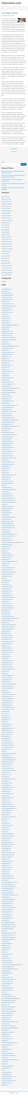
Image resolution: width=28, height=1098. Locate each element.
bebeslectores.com (6, 413)
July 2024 (4, 225)
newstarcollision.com (7, 512)
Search (3, 162)
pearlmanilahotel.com (7, 365)
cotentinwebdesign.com (8, 407)
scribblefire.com (6, 563)
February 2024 (5, 237)
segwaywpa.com (6, 840)
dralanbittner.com (6, 479)
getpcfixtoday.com (6, 356)
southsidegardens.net (7, 973)
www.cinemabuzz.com (7, 954)
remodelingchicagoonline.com (9, 933)
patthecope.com (6, 819)
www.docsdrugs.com (7, 916)
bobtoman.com (5, 369)
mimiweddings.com (6, 1074)
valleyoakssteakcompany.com (9, 808)
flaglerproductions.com (7, 637)
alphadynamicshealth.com (8, 1032)
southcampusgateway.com (8, 384)
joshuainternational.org (7, 876)
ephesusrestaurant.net (7, 981)
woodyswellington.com (7, 983)
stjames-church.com (7, 677)
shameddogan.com (6, 848)
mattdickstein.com (6, 863)
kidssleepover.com (6, 327)
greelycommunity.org (7, 667)
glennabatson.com (6, 633)
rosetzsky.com (5, 671)
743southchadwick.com (8, 436)
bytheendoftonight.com (7, 586)
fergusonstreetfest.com (7, 1013)
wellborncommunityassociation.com (11, 388)
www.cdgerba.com (6, 994)
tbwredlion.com (5, 1004)
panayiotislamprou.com (7, 382)
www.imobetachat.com (7, 861)
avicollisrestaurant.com (7, 793)
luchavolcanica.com (7, 774)
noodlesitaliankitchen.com (8, 348)
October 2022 (5, 275)
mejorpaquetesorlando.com (8, 500)
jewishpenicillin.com (7, 538)
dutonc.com (5, 721)
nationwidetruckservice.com (9, 778)
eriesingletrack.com (6, 487)
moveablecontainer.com (8, 401)
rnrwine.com (5, 1051)
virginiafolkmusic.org (7, 544)
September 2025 (6, 210)
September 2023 (6, 248)
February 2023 (5, 265)
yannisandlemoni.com (7, 481)
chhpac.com (5, 1063)
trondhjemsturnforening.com (9, 1000)
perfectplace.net (6, 559)
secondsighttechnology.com (9, 517)
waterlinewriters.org (7, 846)
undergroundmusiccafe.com (9, 1080)
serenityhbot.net (6, 873)
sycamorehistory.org (7, 960)
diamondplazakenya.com (8, 1002)
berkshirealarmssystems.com (9, 474)
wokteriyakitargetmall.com (8, 525)
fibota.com (4, 992)
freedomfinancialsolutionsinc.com (10, 895)
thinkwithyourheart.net (7, 455)
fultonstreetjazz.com (7, 396)
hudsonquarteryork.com (8, 990)
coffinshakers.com (6, 692)
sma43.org (4, 930)
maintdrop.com (5, 367)
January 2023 (5, 267)
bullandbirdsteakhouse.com (8, 924)
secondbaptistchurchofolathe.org (10, 1059)
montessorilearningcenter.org (9, 1011)
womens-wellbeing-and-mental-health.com (12, 542)
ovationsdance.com (7, 546)
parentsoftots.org (6, 850)
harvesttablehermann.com (8, 422)
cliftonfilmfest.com (6, 449)
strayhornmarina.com (7, 635)
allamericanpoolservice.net (8, 536)
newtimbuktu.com (6, 318)
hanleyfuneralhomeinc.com (8, 498)
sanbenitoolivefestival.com (8, 597)
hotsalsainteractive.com (8, 303)
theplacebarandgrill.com (8, 797)
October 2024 (5, 218)
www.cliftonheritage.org (8, 928)
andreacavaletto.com (7, 569)
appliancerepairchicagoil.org (9, 339)
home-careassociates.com (8, 567)
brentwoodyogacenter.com (8, 935)
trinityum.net (5, 975)
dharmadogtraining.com (8, 1066)
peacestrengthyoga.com (8, 892)
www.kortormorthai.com (8, 901)
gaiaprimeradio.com (7, 717)
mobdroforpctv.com (7, 593)
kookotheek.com (6, 379)
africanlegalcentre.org (7, 662)
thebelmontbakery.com (7, 333)
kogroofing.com (5, 373)
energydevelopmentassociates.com (11, 426)
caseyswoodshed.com (7, 810)
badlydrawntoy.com (7, 865)
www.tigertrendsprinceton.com (9, 882)
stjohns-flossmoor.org (7, 764)
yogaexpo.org (5, 565)
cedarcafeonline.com (7, 308)
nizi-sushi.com (5, 713)
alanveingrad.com (6, 736)
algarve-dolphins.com (7, 734)
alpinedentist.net (6, 375)
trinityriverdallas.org (7, 557)
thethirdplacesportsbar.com (8, 979)
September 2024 (6, 220)
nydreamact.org (6, 350)
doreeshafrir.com (6, 681)
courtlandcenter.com (7, 789)
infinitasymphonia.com (7, 660)
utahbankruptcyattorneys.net (9, 458)
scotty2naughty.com (7, 679)
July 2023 (4, 253)
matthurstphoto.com (7, 1017)
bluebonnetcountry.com (8, 360)
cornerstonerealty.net (7, 962)
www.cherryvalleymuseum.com (9, 405)
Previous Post (13, 148)
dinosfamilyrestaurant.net (8, 417)
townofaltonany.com (7, 749)
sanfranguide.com (6, 610)
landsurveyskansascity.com (9, 907)
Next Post (14, 151)
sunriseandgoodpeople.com (8, 757)
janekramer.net (5, 711)
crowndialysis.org (6, 531)
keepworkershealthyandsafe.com (10, 346)
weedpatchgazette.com (8, 483)
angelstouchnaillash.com (8, 506)
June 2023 (4, 256)
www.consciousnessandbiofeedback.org (12, 964)
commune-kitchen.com (7, 652)
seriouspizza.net (6, 823)
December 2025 (6, 203)
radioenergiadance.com (7, 377)
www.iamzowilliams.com (8, 966)
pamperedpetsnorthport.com (9, 489)
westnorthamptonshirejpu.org (9, 392)
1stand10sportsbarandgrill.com (9, 502)
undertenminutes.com (7, 312)
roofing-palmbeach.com (8, 441)
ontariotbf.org (5, 341)
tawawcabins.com (6, 466)
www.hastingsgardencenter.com (10, 968)
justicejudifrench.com (7, 696)
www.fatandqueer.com (7, 903)
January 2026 (5, 201)
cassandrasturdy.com (7, 595)
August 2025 (5, 213)
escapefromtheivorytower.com (9, 434)
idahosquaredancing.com (8, 464)
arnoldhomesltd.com (7, 445)
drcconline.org (5, 795)
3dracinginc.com (6, 614)
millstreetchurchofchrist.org (8, 1025)
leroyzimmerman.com (7, 1044)
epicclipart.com (5, 363)
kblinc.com (4, 485)
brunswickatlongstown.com (8, 707)
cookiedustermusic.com (8, 768)
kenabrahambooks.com (7, 650)
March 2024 (5, 234)
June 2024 (4, 227)
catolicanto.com (6, 553)
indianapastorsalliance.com (8, 806)
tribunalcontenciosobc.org (8, 626)
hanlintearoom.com (6, 1036)
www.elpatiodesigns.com (8, 987)
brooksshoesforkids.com (8, 833)
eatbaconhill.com (6, 322)
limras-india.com (6, 291)
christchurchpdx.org (7, 648)
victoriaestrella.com (7, 785)
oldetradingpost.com (7, 409)
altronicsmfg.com (6, 320)
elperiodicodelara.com (7, 293)
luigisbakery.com (6, 945)
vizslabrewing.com (6, 477)
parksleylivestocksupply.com (9, 572)
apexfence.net (5, 1085)
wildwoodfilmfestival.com (8, 390)
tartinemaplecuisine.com (8, 709)
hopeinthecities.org (6, 588)
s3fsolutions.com (6, 430)
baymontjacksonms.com (8, 747)
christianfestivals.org (7, 730)
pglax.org (4, 751)
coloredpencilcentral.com (8, 447)
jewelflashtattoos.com (7, 354)
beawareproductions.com (8, 686)
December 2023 (6, 241)
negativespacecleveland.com (9, 753)
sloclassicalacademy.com (8, 629)
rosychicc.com (5, 582)
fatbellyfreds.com (6, 985)
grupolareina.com (6, 403)
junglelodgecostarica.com (8, 728)
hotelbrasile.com (6, 394)
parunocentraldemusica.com (9, 996)
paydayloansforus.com (7, 331)
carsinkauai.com (6, 1023)
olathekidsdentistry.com (8, 496)
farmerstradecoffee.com (8, 854)
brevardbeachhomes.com (8, 432)
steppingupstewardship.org (8, 939)
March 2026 (5, 196)
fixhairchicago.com (6, 812)
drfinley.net (4, 1047)
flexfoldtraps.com (6, 897)
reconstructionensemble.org (9, 770)
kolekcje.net (5, 550)
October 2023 (5, 246)
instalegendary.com (7, 344)
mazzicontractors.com (7, 977)
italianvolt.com (5, 472)
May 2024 (4, 229)
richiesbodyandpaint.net (8, 295)
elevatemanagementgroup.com (9, 1042)
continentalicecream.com (8, 641)
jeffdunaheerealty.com (7, 890)
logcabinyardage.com (7, 857)
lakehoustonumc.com (7, 867)
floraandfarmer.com (7, 428)
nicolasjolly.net (5, 658)
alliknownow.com (6, 622)
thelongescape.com (7, 724)
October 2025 (5, 208)
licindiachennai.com (7, 297)
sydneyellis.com (6, 529)
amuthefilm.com (6, 654)
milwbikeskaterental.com (8, 745)
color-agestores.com (7, 576)
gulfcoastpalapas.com (7, 842)
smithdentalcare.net (7, 1078)
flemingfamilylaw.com (7, 1049)
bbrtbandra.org (5, 358)
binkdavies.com (5, 645)
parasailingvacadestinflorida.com (10, 1028)
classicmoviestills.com (7, 599)
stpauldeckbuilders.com (7, 909)
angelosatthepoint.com (7, 804)
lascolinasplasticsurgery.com (9, 926)
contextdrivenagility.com (8, 688)
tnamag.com (5, 831)
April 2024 (4, 232)
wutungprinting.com (7, 740)
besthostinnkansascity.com (8, 1076)
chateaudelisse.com (7, 386)
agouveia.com (5, 1057)
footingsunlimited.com (7, 911)
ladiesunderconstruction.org (9, 411)
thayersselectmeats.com (8, 835)
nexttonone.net (5, 871)
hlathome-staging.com (7, 523)
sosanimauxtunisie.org (7, 371)
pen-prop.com (5, 880)
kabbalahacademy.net (7, 508)
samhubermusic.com (7, 1083)
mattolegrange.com (6, 726)
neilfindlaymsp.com (6, 791)
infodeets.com (5, 301)
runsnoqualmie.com (6, 914)
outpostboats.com (6, 584)
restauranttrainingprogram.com (9, 534)
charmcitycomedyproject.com (9, 683)
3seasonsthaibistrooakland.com (10, 561)
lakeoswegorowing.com (7, 1053)
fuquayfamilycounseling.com (9, 1055)
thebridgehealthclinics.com (8, 844)
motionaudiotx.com (6, 1068)
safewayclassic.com (7, 335)
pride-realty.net (5, 1030)
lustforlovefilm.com (6, 656)
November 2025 (6, 206)
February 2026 (5, 199)
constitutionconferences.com (9, 816)
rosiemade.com (5, 491)
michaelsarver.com (6, 519)
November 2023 (6, 244)
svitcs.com (4, 821)
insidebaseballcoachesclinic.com (10, 1021)
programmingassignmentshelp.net (10, 325)
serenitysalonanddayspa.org (9, 306)
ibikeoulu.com (5, 690)
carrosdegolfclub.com (7, 424)
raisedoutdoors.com (7, 453)
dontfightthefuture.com (7, 443)
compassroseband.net (7, 825)
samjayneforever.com (7, 1015)
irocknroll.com (5, 460)
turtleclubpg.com (6, 781)
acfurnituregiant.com (7, 310)
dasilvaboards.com (6, 631)
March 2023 (5, 263)
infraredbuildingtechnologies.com (10, 420)
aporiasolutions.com (7, 838)
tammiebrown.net (6, 719)
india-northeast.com (7, 439)
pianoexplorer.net (6, 971)
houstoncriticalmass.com (8, 616)
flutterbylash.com (6, 1034)
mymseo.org (5, 1061)
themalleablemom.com (7, 700)
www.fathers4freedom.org (8, 884)
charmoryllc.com (6, 612)
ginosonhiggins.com (7, 738)
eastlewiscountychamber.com (9, 624)
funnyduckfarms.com (7, 1038)
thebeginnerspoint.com (7, 605)
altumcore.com (5, 827)
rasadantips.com (6, 316)
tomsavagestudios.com (7, 540)
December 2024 (6, 215)
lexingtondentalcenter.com (8, 527)
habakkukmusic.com (7, 869)
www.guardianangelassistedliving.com (11, 998)
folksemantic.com (6, 468)
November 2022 (6, 272)
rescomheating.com (7, 1072)
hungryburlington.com (7, 705)
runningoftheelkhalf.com (8, 888)
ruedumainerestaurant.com (8, 669)
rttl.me (3, 1070)
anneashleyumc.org (7, 905)
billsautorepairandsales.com (9, 1006)
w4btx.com (4, 504)
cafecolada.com (6, 601)
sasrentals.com (5, 515)
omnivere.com (5, 314)
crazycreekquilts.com (7, 643)
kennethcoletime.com (7, 702)
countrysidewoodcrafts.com (9, 337)
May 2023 (4, 258)
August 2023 (5, 251)
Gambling (4, 15)
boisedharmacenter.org (7, 574)
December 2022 (6, 270)
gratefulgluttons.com (7, 591)
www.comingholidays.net (8, 607)
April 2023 (4, 260)
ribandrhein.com (6, 548)
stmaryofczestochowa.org (8, 694)
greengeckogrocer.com (7, 521)
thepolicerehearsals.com (8, 620)
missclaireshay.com (7, 289)
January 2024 (5, 239)
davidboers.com (6, 859)
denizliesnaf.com (6, 814)
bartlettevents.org (6, 398)
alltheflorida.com (6, 1019)
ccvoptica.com (5, 941)
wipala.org (4, 578)
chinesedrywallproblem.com (9, 759)
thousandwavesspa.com (8, 787)
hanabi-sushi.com (6, 947)
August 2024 (5, 222)
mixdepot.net (5, 956)
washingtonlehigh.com (7, 943)
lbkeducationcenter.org (7, 555)
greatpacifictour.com (7, 783)
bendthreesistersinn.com (8, 762)
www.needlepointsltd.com (8, 922)
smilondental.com (6, 510)
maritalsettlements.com (7, 743)
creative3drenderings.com (8, 852)
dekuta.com (5, 952)
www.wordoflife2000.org (8, 462)
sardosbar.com (5, 470)
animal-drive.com (6, 829)
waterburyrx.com (6, 800)
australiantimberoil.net (7, 415)
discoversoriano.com (7, 603)
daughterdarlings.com (7, 299)
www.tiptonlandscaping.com (9, 937)
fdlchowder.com (6, 920)
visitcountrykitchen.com (8, 732)
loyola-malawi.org (6, 580)
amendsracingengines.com (8, 899)
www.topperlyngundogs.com (9, 886)
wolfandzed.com (6, 949)
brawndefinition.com (7, 639)
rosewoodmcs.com (6, 958)
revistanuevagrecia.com (8, 675)
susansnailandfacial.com (8, 878)
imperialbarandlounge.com (8, 451)
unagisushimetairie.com (7, 352)
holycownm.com (11, 2)
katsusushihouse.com (7, 664)
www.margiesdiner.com (7, 918)
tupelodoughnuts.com (7, 493)
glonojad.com (5, 673)
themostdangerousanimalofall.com (10, 618)
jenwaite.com (5, 1040)
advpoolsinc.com (6, 802)
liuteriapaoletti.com (6, 755)
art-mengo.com (5, 715)
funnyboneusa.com (6, 766)
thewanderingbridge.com (8, 698)
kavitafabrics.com (6, 772)
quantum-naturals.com (7, 1009)
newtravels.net (5, 329)
